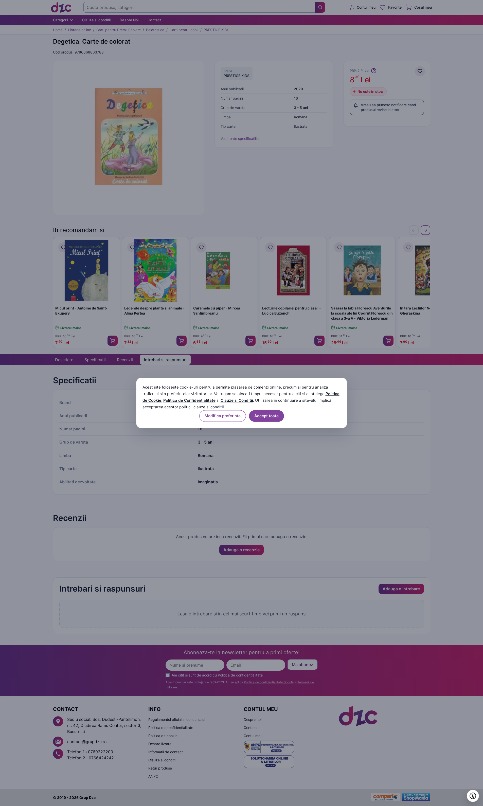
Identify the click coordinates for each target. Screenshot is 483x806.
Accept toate (266, 416)
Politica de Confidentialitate (189, 400)
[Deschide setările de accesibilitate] (473, 796)
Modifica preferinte (223, 416)
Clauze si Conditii (237, 400)
